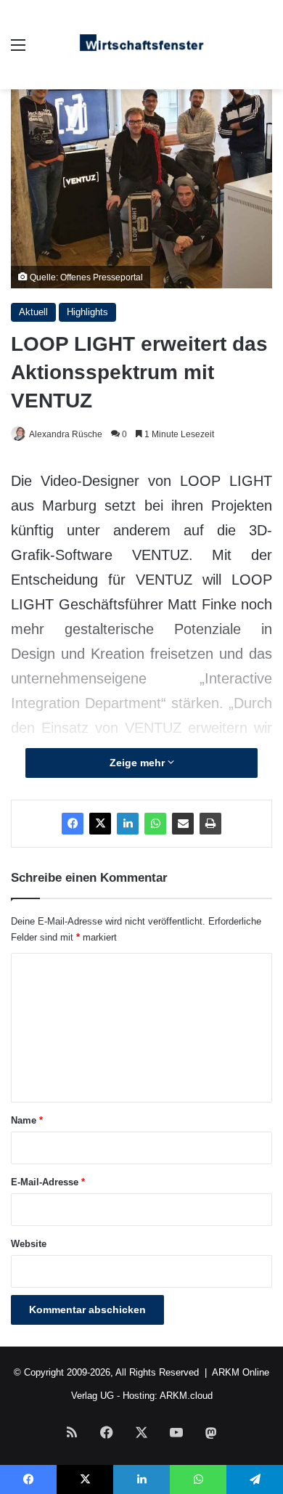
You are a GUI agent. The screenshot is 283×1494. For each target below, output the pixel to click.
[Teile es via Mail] (183, 824)
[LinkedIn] (128, 824)
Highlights (87, 311)
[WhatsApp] (155, 824)
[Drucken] (210, 824)
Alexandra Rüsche (65, 434)
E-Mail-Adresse (48, 1182)
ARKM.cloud (186, 1395)
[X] (100, 824)
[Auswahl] (18, 50)
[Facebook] (72, 824)
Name (27, 1120)
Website (28, 1243)
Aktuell (33, 311)
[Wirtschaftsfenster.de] (141, 44)
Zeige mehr (139, 762)
